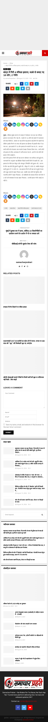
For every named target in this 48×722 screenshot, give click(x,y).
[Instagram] (23, 125)
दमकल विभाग (12, 208)
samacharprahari (10, 78)
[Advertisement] (24, 25)
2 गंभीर (5, 208)
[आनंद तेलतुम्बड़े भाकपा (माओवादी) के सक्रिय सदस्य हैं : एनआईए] (8, 614)
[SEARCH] (42, 514)
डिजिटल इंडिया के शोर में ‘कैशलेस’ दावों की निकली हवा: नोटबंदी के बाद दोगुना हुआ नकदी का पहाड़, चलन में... (30, 488)
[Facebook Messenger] (36, 125)
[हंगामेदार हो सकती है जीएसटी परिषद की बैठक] (8, 649)
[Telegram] (27, 125)
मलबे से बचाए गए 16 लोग (36, 208)
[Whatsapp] (19, 125)
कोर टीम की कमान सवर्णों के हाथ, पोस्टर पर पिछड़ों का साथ (19, 560)
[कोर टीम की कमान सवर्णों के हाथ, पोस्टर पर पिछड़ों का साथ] (8, 502)
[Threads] (32, 125)
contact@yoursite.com (28, 701)
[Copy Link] (40, 125)
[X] (10, 125)
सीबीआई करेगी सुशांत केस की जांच (24, 244)
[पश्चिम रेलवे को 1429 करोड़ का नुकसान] (24, 587)
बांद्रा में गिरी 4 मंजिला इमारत (23, 208)
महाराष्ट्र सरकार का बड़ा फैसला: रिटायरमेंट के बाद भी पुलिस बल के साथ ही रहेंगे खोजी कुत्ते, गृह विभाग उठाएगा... (30, 450)
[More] (5, 129)
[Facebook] (5, 125)
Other (5, 69)
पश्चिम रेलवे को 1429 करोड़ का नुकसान (14, 604)
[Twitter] (24, 707)
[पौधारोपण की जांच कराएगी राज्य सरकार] (8, 626)
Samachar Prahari (28, 720)
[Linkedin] (14, 125)
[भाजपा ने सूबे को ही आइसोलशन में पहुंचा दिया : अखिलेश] (8, 661)
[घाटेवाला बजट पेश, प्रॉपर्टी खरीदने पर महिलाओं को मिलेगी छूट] (8, 637)
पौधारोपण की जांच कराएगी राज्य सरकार (26, 624)
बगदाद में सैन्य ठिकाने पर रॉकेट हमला (15, 307)
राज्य (9, 69)
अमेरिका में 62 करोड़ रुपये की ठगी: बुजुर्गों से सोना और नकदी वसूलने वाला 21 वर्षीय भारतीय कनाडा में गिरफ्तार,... (29, 463)
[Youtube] (30, 707)
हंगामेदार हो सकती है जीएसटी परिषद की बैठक (27, 647)
